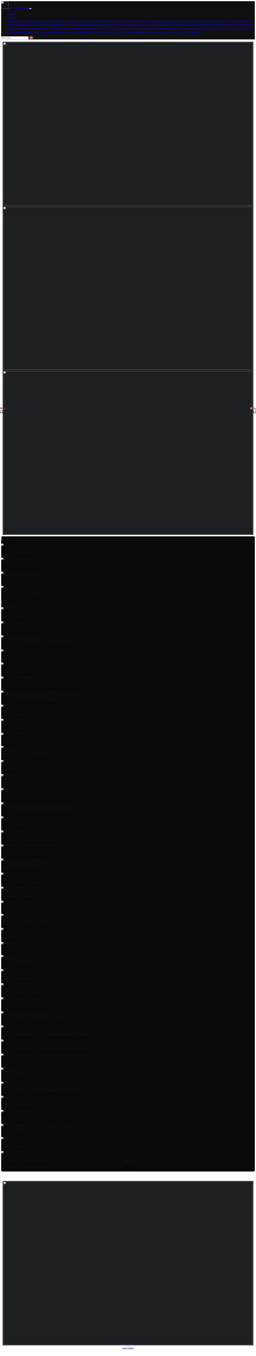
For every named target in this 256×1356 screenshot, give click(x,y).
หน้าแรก (11, 13)
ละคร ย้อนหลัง (137, 32)
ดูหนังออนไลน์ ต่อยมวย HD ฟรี (35, 28)
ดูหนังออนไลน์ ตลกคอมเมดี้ (187, 21)
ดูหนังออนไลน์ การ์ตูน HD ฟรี (49, 21)
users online (128, 1348)
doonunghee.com (18, 7)
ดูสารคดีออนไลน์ (44, 24)
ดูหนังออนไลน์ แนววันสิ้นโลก (168, 24)
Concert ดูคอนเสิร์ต (217, 28)
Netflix (205, 21)
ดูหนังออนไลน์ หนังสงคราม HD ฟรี (202, 24)
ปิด (4, 408)
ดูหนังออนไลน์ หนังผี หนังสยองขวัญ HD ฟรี (106, 21)
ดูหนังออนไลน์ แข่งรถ (23, 24)
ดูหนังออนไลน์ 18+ (61, 28)
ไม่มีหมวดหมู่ (192, 32)
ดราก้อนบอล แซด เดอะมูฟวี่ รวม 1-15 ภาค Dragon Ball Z (100, 28)
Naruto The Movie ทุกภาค (172, 32)
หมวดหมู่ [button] (11, 17)
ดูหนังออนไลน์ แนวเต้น (195, 28)
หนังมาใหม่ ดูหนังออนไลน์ (76, 24)
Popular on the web (144, 24)
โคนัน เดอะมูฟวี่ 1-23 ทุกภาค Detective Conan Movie (103, 32)
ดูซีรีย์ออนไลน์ (44, 32)
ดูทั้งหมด (128, 1167)
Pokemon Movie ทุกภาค (64, 32)
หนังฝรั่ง (57, 24)
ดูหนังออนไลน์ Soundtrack (20, 21)
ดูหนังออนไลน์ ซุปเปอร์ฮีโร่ (104, 24)
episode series (151, 32)
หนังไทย (32, 32)
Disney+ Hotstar (126, 24)
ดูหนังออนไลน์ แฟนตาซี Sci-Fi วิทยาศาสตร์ (151, 21)
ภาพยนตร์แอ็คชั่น (74, 21)
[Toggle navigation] (30, 8)
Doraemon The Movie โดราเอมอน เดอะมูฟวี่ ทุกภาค (156, 28)
